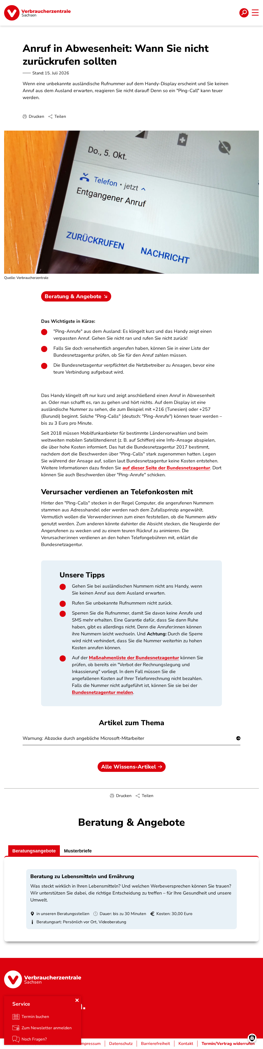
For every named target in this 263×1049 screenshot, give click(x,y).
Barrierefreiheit (155, 1043)
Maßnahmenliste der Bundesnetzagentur (134, 658)
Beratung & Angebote (73, 296)
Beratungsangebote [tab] (34, 850)
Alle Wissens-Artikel (128, 766)
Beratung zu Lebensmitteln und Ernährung (82, 876)
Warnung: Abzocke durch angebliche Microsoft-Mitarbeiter (83, 738)
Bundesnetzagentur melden (102, 692)
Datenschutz (121, 1043)
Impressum (90, 1043)
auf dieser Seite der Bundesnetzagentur (166, 468)
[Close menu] (77, 1000)
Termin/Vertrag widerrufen (228, 1043)
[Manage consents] (252, 1038)
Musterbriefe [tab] (78, 850)
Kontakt (186, 1043)
